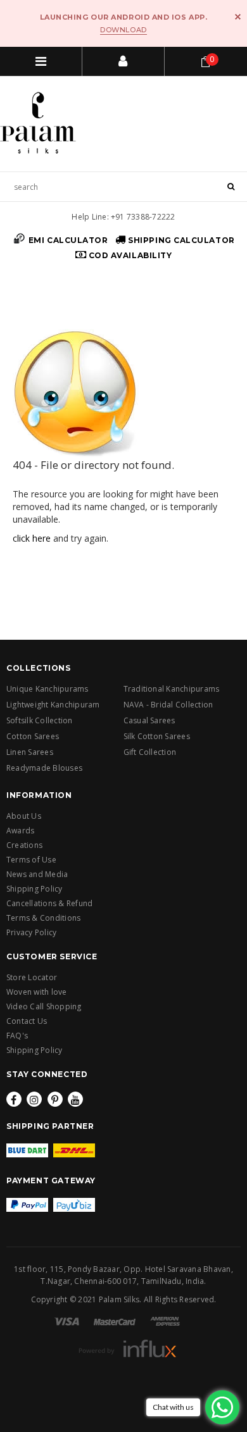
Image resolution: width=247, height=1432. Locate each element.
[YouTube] (75, 1099)
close (238, 17)
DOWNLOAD (123, 29)
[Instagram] (34, 1099)
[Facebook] (14, 1099)
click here (32, 538)
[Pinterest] (55, 1099)
